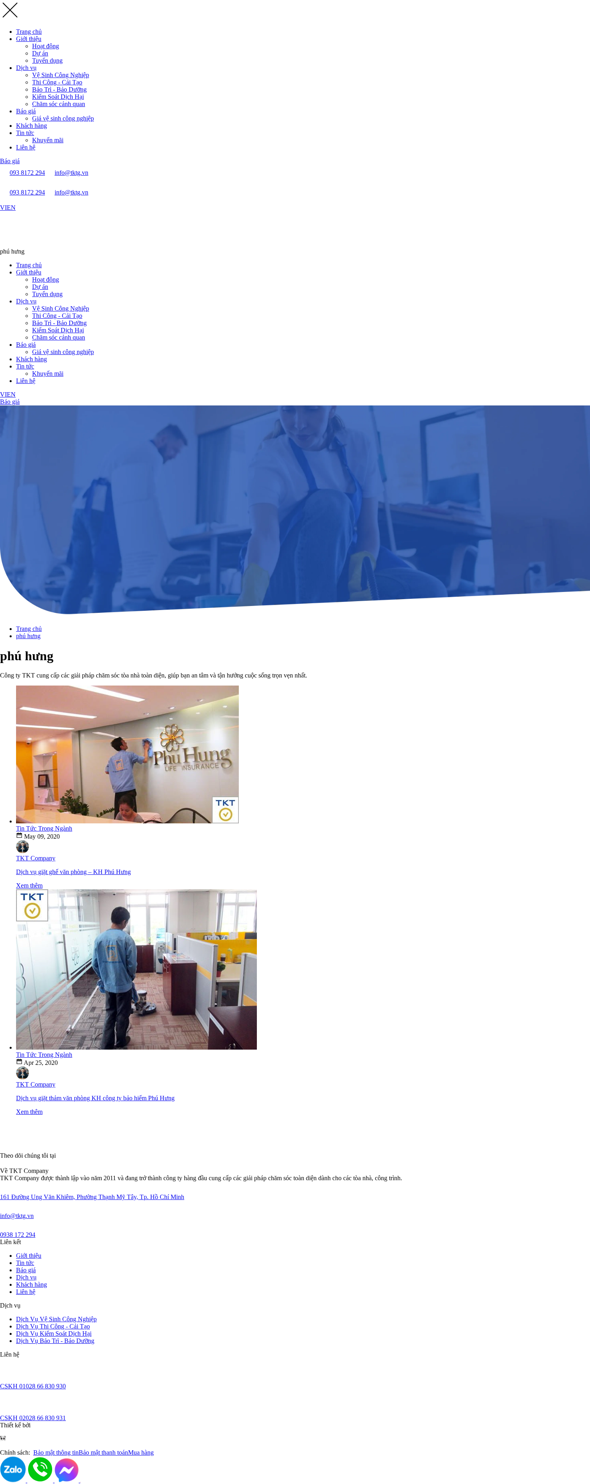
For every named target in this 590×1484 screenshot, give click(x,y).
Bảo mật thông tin (56, 1452)
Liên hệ (25, 147)
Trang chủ (29, 31)
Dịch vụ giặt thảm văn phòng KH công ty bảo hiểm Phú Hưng (95, 1098)
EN (11, 207)
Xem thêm (29, 885)
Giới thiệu (28, 38)
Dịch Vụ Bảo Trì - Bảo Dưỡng (55, 1340)
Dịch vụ (26, 67)
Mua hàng (141, 1452)
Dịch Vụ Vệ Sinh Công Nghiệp (56, 1319)
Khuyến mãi (47, 140)
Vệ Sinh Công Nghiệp (60, 75)
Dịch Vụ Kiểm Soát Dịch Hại (54, 1333)
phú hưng (28, 635)
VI (3, 207)
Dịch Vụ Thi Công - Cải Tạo (53, 1326)
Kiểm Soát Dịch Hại (58, 96)
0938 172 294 (17, 1234)
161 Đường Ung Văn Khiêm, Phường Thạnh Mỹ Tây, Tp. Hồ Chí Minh (92, 1196)
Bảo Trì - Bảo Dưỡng (59, 89)
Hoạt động (45, 46)
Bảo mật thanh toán (103, 1452)
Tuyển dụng (47, 60)
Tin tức (25, 132)
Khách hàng (31, 125)
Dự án (40, 53)
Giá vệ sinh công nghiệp (63, 118)
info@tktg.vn (17, 1215)
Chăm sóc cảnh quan (58, 103)
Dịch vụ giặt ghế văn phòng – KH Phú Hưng (73, 871)
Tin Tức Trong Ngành (44, 828)
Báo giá (26, 111)
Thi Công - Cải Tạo (57, 82)
